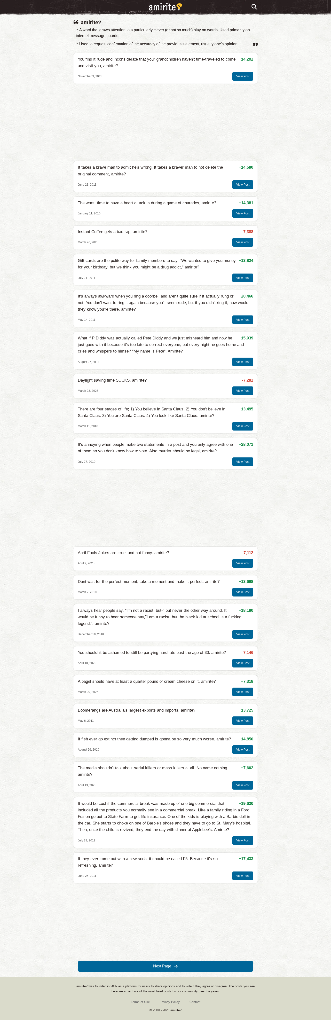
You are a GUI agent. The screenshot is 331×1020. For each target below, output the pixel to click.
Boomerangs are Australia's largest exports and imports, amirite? (136, 710)
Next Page (162, 966)
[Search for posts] (254, 7)
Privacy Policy (169, 1002)
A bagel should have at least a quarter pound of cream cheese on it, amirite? (147, 681)
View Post (242, 76)
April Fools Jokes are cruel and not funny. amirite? (123, 552)
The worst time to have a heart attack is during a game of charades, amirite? (147, 203)
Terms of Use (140, 1002)
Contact (194, 1002)
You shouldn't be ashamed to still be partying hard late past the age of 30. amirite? (152, 652)
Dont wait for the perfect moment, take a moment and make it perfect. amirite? (149, 581)
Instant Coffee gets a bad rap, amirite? (112, 231)
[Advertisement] (165, 122)
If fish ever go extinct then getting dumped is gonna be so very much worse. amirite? (154, 739)
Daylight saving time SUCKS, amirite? (112, 380)
